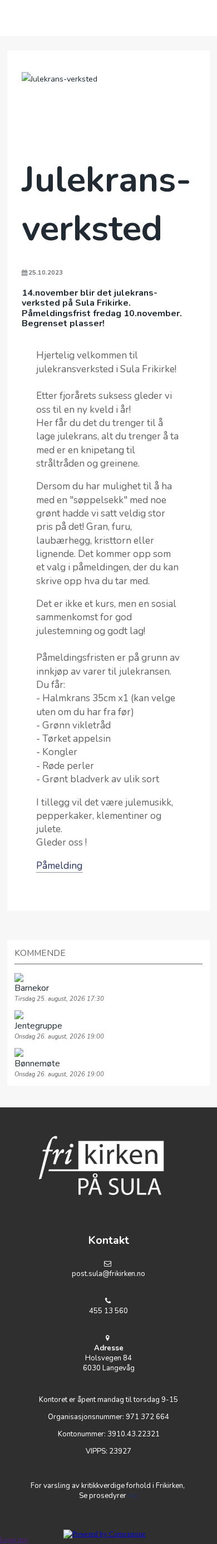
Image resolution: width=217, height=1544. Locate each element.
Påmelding (59, 865)
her (133, 1496)
